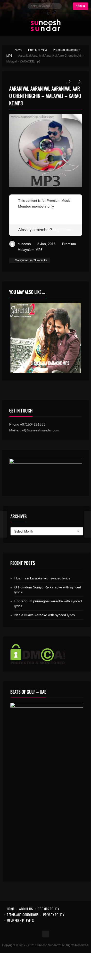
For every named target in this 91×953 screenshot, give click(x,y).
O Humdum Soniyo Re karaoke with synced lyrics (47, 589)
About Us (26, 908)
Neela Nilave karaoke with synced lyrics (44, 615)
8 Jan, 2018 (46, 244)
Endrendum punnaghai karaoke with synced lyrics (48, 603)
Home (10, 908)
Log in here (62, 230)
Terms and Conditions (22, 914)
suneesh (24, 244)
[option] (45, 338)
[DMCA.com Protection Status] (46, 654)
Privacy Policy (53, 914)
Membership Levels (20, 920)
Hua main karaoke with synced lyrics (42, 578)
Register (24, 212)
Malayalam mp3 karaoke (31, 260)
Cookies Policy (48, 908)
